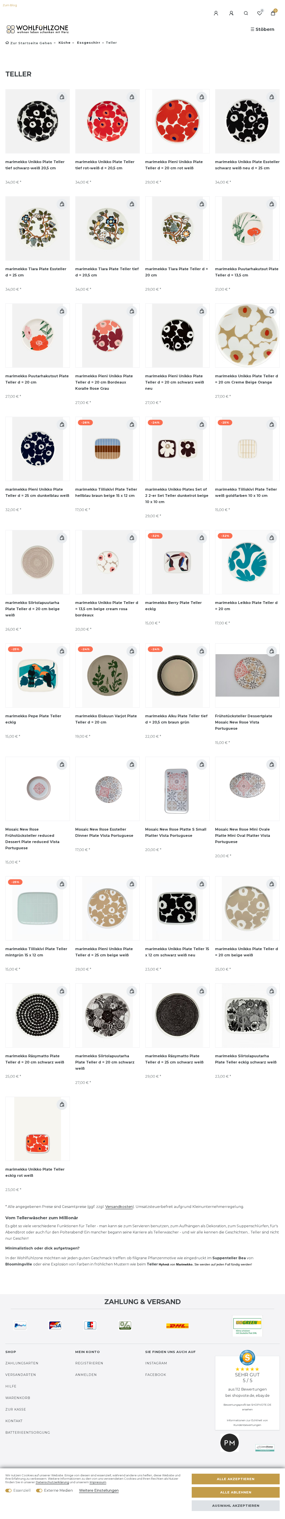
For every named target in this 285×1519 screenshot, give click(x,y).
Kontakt (14, 1421)
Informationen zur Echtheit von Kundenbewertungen (247, 1423)
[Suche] (246, 13)
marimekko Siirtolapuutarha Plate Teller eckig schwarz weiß (246, 1059)
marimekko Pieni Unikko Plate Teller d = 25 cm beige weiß (104, 952)
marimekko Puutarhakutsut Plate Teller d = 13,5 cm (247, 272)
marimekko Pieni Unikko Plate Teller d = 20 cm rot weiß (174, 165)
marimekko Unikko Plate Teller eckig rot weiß (35, 1172)
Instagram (156, 1363)
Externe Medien (58, 1490)
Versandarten (20, 1375)
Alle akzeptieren (235, 1479)
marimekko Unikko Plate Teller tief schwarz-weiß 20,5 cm (35, 165)
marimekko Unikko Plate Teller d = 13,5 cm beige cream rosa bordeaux (106, 609)
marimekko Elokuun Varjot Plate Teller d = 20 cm (106, 719)
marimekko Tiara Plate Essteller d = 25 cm (35, 272)
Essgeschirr (88, 43)
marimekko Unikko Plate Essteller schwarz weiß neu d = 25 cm (247, 165)
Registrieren (89, 1363)
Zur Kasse (15, 1409)
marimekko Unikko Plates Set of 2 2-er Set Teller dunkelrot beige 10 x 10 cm (176, 495)
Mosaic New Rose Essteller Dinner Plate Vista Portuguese (104, 832)
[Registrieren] (232, 13)
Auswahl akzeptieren (235, 1506)
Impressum (98, 1482)
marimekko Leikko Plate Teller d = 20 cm (246, 606)
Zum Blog (10, 5)
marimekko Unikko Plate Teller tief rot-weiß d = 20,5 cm (104, 165)
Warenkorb (17, 1398)
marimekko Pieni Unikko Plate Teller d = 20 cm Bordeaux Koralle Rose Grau (104, 382)
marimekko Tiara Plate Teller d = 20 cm (176, 272)
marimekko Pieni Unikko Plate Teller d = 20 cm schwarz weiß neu (174, 382)
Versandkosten (119, 1207)
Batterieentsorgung (27, 1433)
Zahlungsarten (22, 1363)
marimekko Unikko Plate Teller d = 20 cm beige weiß (246, 952)
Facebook (155, 1375)
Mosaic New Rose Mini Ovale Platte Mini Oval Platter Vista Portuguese (242, 835)
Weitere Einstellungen (99, 1490)
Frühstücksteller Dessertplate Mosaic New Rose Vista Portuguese (243, 722)
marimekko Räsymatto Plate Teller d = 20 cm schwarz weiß (34, 1059)
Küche (64, 43)
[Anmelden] (216, 13)
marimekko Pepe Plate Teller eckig (33, 719)
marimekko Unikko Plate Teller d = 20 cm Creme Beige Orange (246, 379)
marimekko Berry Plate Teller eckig (173, 606)
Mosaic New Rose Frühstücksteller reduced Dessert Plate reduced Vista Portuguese (32, 838)
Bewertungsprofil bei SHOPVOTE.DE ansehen (247, 1407)
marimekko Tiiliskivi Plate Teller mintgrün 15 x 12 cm (36, 952)
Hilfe (10, 1386)
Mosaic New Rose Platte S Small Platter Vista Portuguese (175, 832)
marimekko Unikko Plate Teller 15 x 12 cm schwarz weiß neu (177, 952)
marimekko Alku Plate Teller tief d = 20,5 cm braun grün (176, 719)
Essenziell (22, 1490)
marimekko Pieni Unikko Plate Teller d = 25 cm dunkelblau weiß (37, 492)
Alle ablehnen (235, 1492)
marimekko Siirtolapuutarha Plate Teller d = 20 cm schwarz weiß (104, 1062)
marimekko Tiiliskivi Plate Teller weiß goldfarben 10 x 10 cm (246, 492)
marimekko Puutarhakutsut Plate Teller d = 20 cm (37, 379)
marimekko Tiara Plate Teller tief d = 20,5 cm (107, 272)
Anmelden (86, 1375)
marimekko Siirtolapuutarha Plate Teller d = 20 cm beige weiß (32, 609)
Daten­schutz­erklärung (52, 1482)
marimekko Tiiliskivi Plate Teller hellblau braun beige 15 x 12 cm (106, 492)
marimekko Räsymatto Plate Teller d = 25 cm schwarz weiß (174, 1059)
